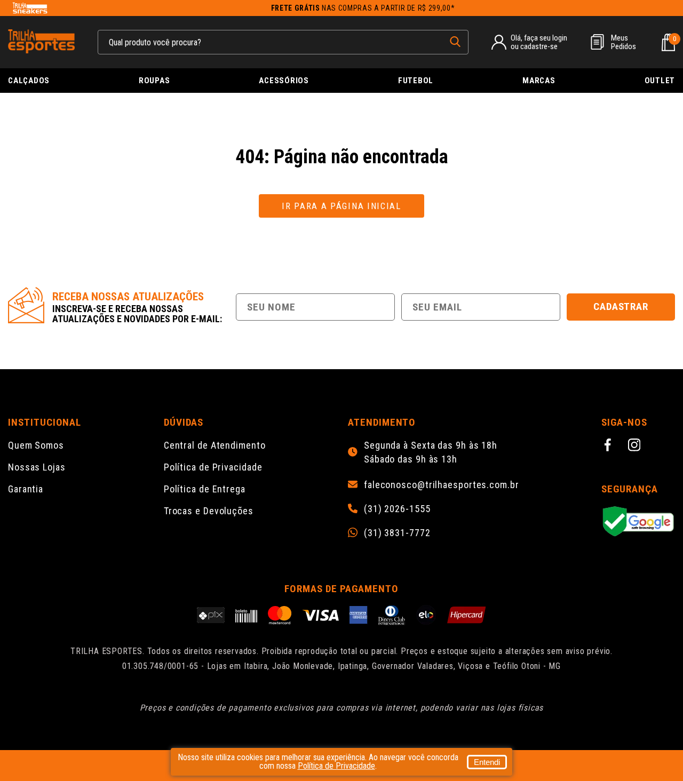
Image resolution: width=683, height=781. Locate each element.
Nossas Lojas (37, 467)
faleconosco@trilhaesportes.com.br (441, 485)
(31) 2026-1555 (397, 509)
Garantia (25, 489)
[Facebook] (609, 447)
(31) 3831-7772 (397, 533)
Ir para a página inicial (341, 206)
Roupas (154, 80)
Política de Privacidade (213, 467)
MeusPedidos (623, 42)
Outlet (660, 80)
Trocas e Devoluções (208, 510)
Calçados (29, 80)
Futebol (415, 80)
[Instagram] (636, 447)
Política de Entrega (204, 489)
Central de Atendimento (215, 445)
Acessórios (284, 80)
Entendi (487, 762)
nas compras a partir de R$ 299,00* (363, 8)
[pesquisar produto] (455, 41)
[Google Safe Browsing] (638, 522)
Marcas (538, 80)
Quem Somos (36, 445)
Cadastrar (621, 306)
